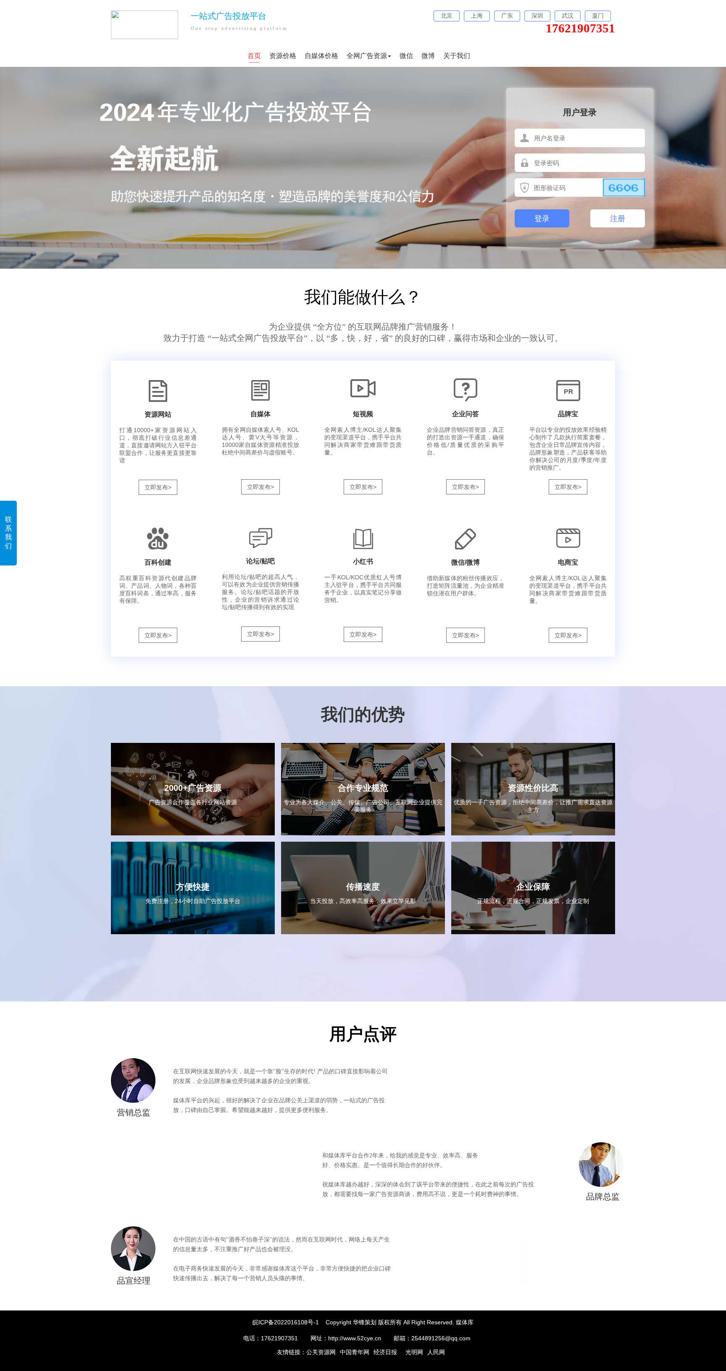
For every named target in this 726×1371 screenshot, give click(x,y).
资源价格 (282, 55)
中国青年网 (354, 1352)
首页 (254, 55)
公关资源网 (321, 1352)
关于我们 (456, 55)
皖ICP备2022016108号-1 (286, 1322)
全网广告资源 (367, 55)
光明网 (414, 1352)
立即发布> (158, 487)
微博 (428, 55)
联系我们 (8, 532)
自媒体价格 (321, 55)
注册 (617, 218)
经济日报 (385, 1352)
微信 (406, 55)
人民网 (436, 1352)
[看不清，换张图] (624, 187)
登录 (542, 218)
